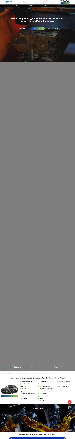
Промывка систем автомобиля (45, 381)
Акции (45, 5)
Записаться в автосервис (9, 396)
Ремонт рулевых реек (44, 384)
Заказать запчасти (62, 383)
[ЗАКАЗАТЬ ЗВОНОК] (69, 402)
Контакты (59, 5)
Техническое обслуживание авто (46, 388)
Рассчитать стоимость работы (64, 381)
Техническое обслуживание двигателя (28, 393)
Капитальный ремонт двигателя (26, 381)
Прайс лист (31, 5)
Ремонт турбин (23, 388)
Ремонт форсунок (24, 384)
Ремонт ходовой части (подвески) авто (47, 391)
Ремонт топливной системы (26, 391)
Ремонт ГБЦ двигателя (44, 383)
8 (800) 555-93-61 (65, 1)
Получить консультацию (65, 3)
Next (70, 418)
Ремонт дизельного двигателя (26, 383)
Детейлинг (42, 398)
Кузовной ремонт (43, 400)
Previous (5, 418)
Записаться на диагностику (63, 384)
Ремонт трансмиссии (43, 393)
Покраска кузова (24, 398)
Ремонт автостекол (24, 396)
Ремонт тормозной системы (45, 396)
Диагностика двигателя (25, 395)
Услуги (16, 5)
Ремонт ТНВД (23, 386)
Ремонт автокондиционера (45, 386)
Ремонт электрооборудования (45, 395)
